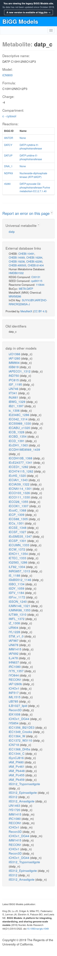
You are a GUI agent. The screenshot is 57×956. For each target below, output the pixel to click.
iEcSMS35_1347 (21, 536)
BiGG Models (20, 21)
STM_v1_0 (16, 636)
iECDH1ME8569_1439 (24, 449)
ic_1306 (14, 410)
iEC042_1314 (18, 419)
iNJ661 (14, 397)
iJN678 (14, 645)
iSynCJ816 (17, 758)
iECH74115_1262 (21, 471)
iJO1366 (15, 354)
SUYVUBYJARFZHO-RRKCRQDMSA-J (28, 302)
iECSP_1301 (18, 540)
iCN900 (7, 75)
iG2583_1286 (18, 562)
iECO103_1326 (20, 493)
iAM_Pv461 (17, 766)
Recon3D (15, 710)
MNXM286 (15, 296)
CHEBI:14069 (17, 257)
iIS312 (13, 797)
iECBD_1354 (18, 436)
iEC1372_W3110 (21, 740)
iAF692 (14, 653)
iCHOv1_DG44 (19, 718)
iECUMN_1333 (19, 545)
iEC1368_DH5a (20, 749)
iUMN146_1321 (20, 606)
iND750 (14, 375)
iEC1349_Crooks (21, 731)
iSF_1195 (16, 384)
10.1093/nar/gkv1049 (38, 928)
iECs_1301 (17, 523)
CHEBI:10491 (26, 254)
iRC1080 (15, 666)
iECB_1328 (17, 432)
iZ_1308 (15, 623)
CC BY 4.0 (40, 311)
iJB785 (14, 701)
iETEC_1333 (18, 558)
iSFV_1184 (17, 592)
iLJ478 (14, 658)
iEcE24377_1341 (21, 462)
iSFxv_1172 (17, 597)
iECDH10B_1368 (21, 458)
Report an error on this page (26, 213)
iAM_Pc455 (17, 775)
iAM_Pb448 (17, 770)
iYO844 (14, 675)
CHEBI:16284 (34, 257)
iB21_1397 (16, 406)
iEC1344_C (17, 753)
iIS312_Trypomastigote (24, 784)
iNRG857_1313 (20, 571)
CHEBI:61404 (36, 265)
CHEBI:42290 (34, 261)
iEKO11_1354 (19, 553)
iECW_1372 (17, 549)
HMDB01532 (16, 273)
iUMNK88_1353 (20, 610)
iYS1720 (15, 810)
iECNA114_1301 (21, 488)
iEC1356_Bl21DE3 (22, 727)
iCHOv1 (14, 688)
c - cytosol (9, 116)
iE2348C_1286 (19, 414)
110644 (40, 285)
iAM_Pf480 (17, 762)
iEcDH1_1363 (19, 445)
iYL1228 (15, 632)
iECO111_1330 (20, 497)
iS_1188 (15, 575)
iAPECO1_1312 (20, 371)
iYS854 (14, 723)
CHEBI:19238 (17, 261)
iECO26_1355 (19, 501)
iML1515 (15, 697)
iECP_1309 (17, 514)
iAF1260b (16, 684)
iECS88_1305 (19, 519)
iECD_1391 (17, 441)
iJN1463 (15, 805)
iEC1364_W (17, 736)
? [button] (51, 212)
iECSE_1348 (18, 527)
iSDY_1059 (17, 588)
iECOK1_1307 (19, 506)
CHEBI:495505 (17, 265)
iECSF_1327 (18, 532)
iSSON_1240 (18, 601)
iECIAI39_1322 (19, 484)
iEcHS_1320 (18, 475)
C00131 (35, 277)
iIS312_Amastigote (22, 801)
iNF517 (14, 692)
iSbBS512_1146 (20, 579)
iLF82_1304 (17, 566)
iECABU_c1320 (20, 427)
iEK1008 (15, 714)
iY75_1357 (16, 671)
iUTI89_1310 (18, 614)
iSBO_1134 (17, 584)
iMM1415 (15, 649)
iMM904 (14, 362)
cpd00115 (36, 281)
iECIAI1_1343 (18, 480)
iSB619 (14, 367)
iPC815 (14, 380)
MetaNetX (26, 311)
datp (12, 231)
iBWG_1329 (17, 401)
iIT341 (13, 393)
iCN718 (14, 744)
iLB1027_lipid (18, 705)
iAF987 (14, 640)
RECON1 (15, 679)
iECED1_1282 (19, 466)
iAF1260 (15, 358)
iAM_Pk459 (17, 779)
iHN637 (14, 662)
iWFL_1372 (17, 618)
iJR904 (14, 627)
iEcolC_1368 (18, 510)
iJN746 (14, 388)
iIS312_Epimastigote (23, 792)
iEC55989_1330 (20, 423)
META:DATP (26, 289)
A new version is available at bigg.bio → (28, 12)
